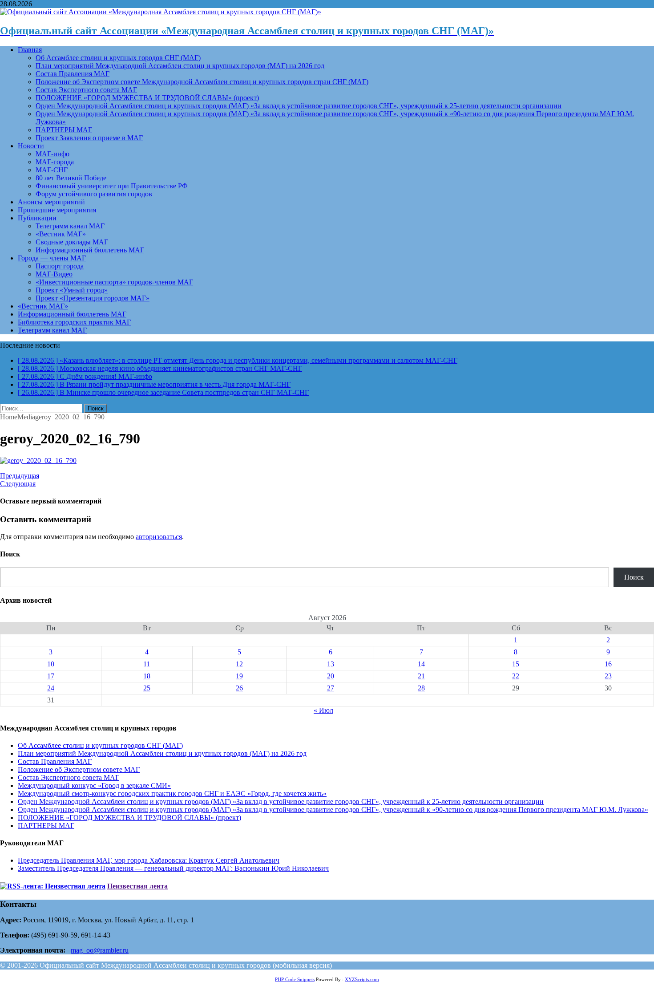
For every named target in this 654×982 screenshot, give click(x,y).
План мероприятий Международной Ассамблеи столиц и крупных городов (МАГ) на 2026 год (180, 65)
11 (146, 664)
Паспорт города (60, 266)
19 (239, 676)
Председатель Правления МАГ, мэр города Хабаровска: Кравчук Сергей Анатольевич (148, 860)
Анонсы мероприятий (51, 202)
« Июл (323, 710)
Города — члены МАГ (52, 258)
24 (50, 688)
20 (330, 676)
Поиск (634, 577)
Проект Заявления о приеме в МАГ (89, 138)
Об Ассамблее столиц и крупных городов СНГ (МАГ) (118, 57)
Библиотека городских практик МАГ (74, 322)
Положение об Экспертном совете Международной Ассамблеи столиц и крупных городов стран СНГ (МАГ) (202, 81)
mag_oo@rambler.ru (100, 950)
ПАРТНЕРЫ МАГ (64, 130)
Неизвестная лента (137, 886)
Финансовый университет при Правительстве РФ (112, 186)
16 (608, 664)
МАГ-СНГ (52, 170)
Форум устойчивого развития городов (94, 194)
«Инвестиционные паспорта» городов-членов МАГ (114, 282)
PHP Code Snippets (295, 979)
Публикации (37, 218)
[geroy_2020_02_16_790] (38, 460)
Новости (31, 146)
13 (330, 664)
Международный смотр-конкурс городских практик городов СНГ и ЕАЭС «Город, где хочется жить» (172, 793)
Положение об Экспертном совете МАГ (79, 769)
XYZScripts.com (362, 979)
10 (50, 664)
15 (515, 664)
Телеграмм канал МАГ (70, 226)
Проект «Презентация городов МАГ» (92, 298)
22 (515, 676)
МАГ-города (55, 162)
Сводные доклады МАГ (72, 242)
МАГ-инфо (52, 154)
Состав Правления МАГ (72, 73)
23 (608, 676)
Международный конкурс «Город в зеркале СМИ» (94, 785)
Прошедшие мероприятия (57, 210)
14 (421, 664)
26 (239, 688)
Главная (30, 49)
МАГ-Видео (54, 274)
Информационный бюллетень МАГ (90, 250)
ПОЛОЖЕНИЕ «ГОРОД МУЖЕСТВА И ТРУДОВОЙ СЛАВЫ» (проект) (147, 97)
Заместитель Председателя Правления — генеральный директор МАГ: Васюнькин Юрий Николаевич (173, 868)
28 (421, 688)
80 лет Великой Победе (71, 178)
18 (146, 676)
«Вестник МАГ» (61, 234)
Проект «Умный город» (72, 290)
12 (239, 664)
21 (421, 676)
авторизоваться (159, 536)
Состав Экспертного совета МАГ (86, 89)
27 (330, 688)
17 (50, 676)
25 (146, 688)
